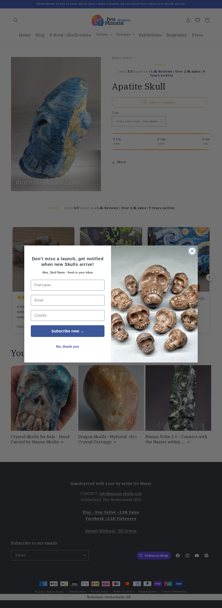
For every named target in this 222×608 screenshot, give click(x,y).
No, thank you (67, 346)
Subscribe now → (67, 331)
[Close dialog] (192, 251)
